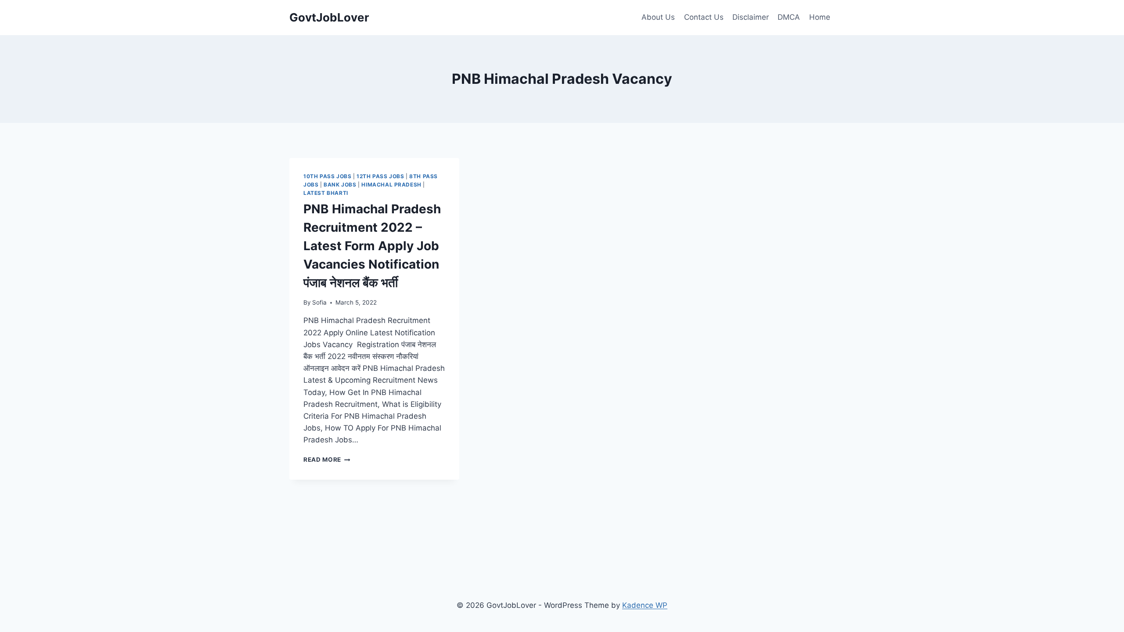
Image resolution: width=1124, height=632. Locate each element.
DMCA (789, 17)
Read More (326, 459)
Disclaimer (750, 17)
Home (819, 17)
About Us (658, 17)
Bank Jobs (340, 184)
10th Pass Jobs (327, 176)
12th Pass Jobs (380, 176)
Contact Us (704, 17)
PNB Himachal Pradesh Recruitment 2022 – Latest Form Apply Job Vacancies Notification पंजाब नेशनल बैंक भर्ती (372, 245)
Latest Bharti (325, 193)
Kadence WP (644, 605)
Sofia (319, 302)
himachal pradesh (391, 184)
